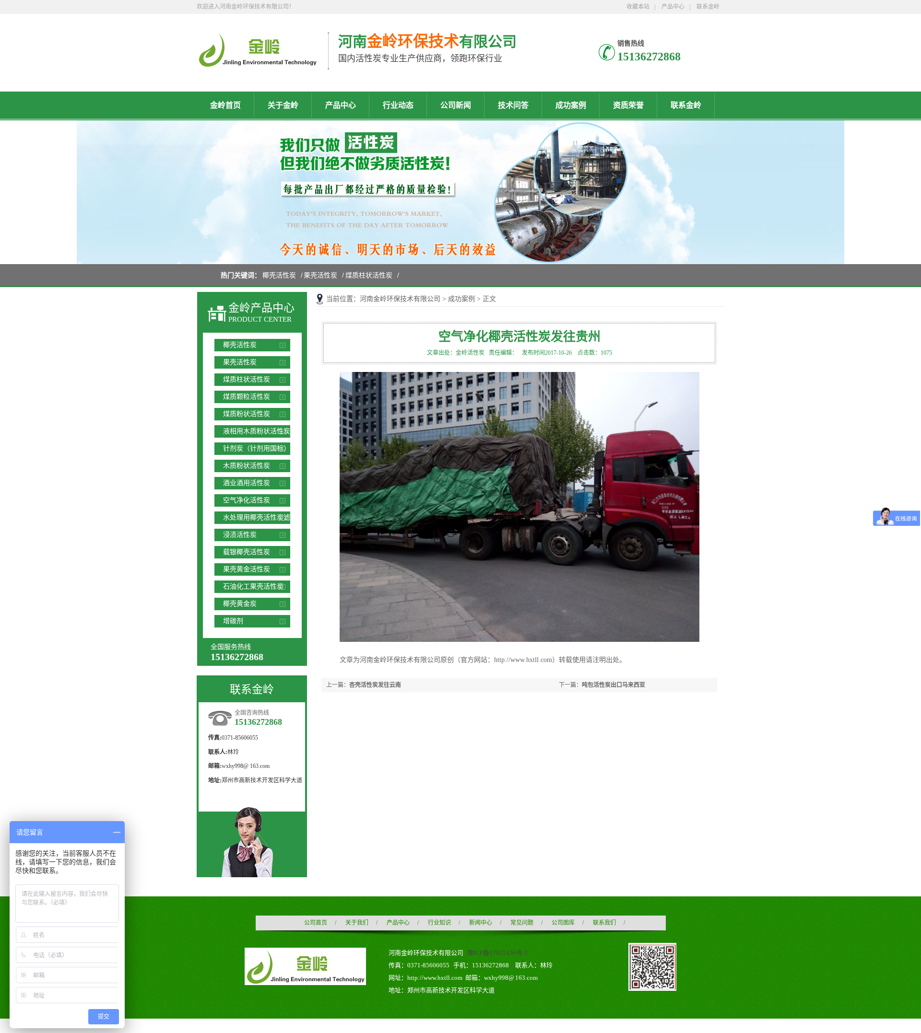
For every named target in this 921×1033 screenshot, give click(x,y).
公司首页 (315, 922)
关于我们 (356, 922)
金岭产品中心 (261, 308)
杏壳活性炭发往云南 (375, 685)
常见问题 (521, 922)
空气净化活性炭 (246, 500)
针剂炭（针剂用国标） (256, 448)
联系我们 (604, 922)
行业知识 (439, 922)
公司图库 (563, 922)
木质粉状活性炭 (246, 465)
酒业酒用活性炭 (246, 483)
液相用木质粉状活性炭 (256, 431)
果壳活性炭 (320, 275)
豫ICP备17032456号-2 (497, 952)
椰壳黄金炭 (240, 603)
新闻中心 (480, 922)
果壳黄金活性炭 (246, 569)
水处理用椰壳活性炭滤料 (256, 519)
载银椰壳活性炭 (246, 552)
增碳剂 (233, 621)
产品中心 (673, 6)
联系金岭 (708, 6)
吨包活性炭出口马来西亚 (613, 685)
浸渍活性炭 (240, 534)
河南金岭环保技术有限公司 (400, 298)
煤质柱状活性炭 (368, 275)
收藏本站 (637, 6)
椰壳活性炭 (279, 275)
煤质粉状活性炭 (246, 414)
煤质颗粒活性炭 (246, 396)
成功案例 (461, 298)
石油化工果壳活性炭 (253, 586)
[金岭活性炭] (257, 62)
